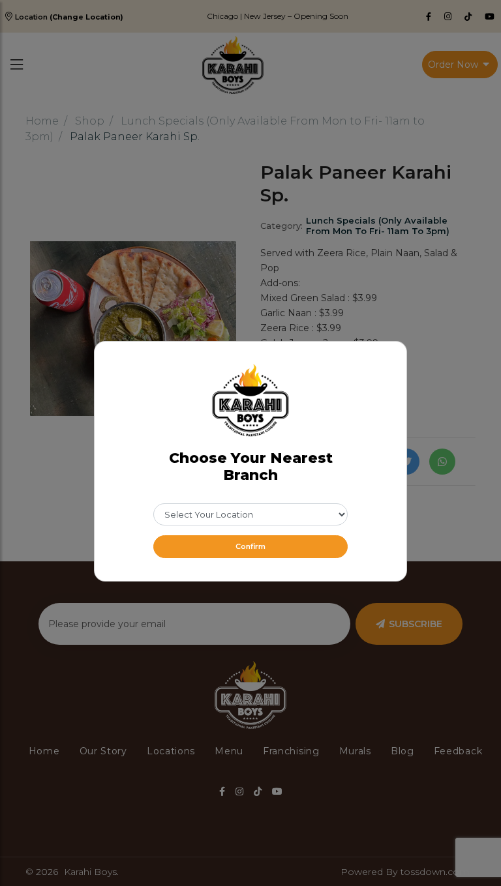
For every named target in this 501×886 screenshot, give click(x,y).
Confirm (250, 546)
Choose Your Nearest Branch (251, 467)
